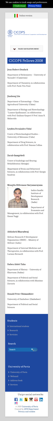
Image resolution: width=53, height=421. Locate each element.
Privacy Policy (34, 5)
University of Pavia (18, 372)
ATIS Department (31, 409)
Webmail (14, 376)
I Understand (19, 5)
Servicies (14, 334)
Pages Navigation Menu (28, 49)
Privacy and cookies (26, 411)
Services (14, 384)
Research (14, 330)
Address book (16, 380)
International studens (19, 326)
